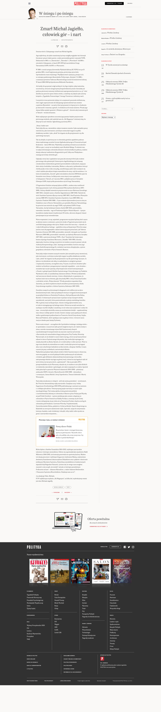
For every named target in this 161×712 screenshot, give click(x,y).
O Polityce (30, 669)
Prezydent (30, 636)
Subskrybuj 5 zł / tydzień (114, 3)
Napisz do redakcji (32, 662)
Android (105, 663)
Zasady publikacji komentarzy (72, 659)
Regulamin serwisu (69, 655)
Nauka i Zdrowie (87, 623)
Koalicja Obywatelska (34, 633)
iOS (101, 663)
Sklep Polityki (114, 649)
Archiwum (113, 638)
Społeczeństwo (115, 624)
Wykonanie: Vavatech (101, 680)
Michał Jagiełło (58, 487)
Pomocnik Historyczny (34, 597)
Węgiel (57, 624)
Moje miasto (114, 630)
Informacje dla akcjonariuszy (73, 672)
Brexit (57, 595)
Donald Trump (59, 600)
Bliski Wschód (59, 603)
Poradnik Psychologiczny (35, 600)
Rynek (56, 615)
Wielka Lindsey (113, 32)
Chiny (56, 608)
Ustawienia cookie (69, 669)
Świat (56, 591)
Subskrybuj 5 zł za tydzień (97, 526)
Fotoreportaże (114, 635)
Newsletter (104, 546)
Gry (83, 611)
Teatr (84, 608)
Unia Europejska (60, 597)
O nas (111, 646)
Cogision (83, 680)
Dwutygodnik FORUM (32, 680)
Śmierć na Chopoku (117, 54)
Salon (28, 606)
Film (83, 600)
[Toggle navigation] (29, 3)
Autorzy (112, 641)
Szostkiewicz (114, 600)
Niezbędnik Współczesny (35, 603)
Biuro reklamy (31, 659)
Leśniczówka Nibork (65, 680)
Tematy (112, 643)
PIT (56, 622)
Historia (112, 619)
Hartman (113, 597)
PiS (28, 628)
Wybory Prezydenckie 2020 (36, 625)
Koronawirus (31, 615)
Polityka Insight (48, 680)
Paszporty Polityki (88, 614)
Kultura (84, 591)
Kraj (28, 621)
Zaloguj (129, 3)
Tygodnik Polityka (33, 595)
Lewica (29, 631)
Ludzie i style (114, 622)
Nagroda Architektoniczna (91, 616)
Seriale (84, 603)
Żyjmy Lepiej (31, 608)
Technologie (86, 632)
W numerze (30, 591)
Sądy (28, 639)
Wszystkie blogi (115, 608)
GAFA (56, 630)
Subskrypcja (115, 546)
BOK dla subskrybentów (34, 665)
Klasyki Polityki (115, 627)
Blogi (111, 591)
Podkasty (113, 632)
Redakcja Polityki (32, 655)
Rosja (56, 606)
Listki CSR (58, 632)
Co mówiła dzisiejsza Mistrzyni (119, 49)
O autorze (129, 17)
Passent (112, 595)
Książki (84, 595)
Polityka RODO (68, 665)
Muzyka (84, 597)
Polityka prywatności (70, 662)
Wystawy (85, 606)
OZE (56, 627)
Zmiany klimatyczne (89, 635)
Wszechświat (86, 630)
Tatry (68, 487)
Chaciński (113, 603)
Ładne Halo (87, 680)
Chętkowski (114, 606)
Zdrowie (85, 627)
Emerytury (58, 619)
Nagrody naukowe (88, 638)
